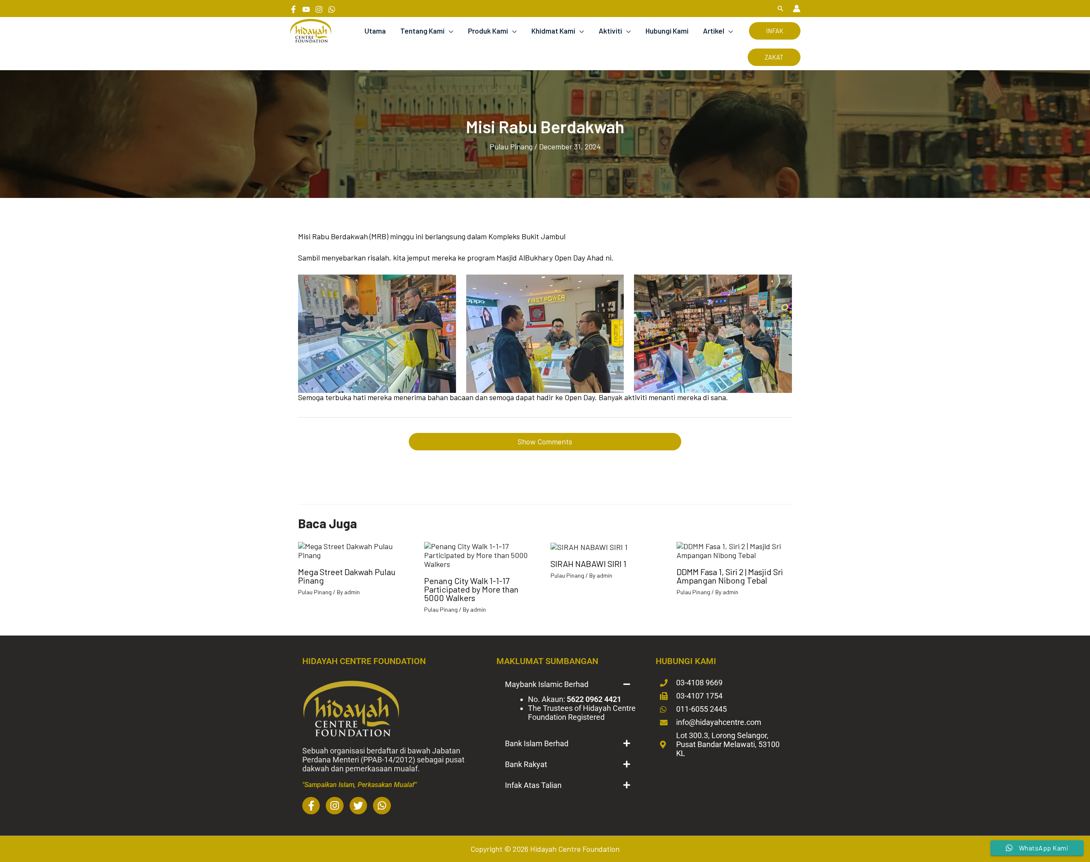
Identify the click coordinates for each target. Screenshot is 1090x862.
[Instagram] (319, 9)
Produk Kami (488, 30)
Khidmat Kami (553, 30)
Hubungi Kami (666, 30)
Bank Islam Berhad (536, 743)
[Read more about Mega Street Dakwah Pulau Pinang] (355, 549)
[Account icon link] (796, 8)
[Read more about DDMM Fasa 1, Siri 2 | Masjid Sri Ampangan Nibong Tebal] (734, 549)
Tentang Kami (422, 30)
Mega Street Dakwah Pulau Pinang (347, 576)
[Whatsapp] (332, 9)
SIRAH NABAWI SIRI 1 (588, 563)
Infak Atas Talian (533, 785)
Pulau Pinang (511, 146)
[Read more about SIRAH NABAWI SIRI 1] (589, 546)
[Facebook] (293, 9)
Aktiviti (610, 30)
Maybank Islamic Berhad (546, 684)
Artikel (713, 30)
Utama (375, 30)
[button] (780, 8)
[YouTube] (306, 9)
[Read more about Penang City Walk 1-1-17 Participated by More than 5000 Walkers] (481, 554)
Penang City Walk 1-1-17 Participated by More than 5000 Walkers (471, 589)
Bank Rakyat (526, 764)
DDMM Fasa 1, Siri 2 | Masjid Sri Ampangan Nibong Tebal (730, 576)
